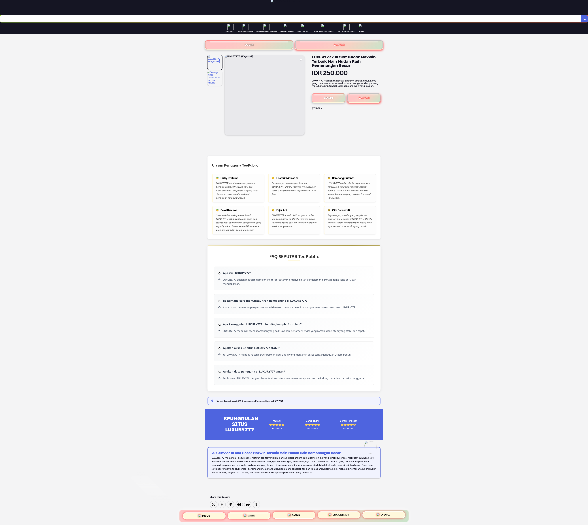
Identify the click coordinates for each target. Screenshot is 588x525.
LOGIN (249, 44)
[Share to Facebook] (222, 504)
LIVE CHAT (386, 515)
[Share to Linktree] (230, 504)
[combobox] (290, 18)
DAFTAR (339, 44)
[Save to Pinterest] (239, 504)
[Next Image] (302, 95)
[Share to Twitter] (213, 504)
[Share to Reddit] (247, 504)
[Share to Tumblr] (256, 504)
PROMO (206, 516)
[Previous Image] (227, 95)
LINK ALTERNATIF (341, 515)
